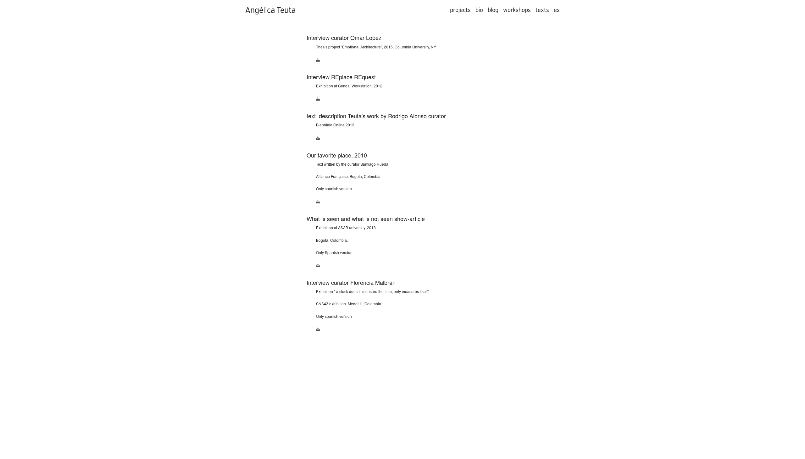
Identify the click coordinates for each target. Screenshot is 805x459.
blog (493, 10)
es (557, 10)
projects (460, 10)
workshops (517, 10)
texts (542, 10)
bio (479, 10)
